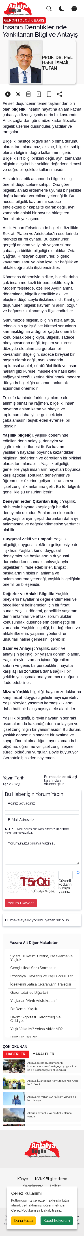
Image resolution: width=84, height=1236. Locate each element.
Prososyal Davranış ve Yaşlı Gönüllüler (41, 976)
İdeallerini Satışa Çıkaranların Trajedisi (40, 984)
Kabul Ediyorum (56, 1220)
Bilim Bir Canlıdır (23, 1037)
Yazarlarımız (33, 1186)
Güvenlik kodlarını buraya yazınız (65, 886)
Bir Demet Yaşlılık (24, 1009)
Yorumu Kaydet (21, 903)
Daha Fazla (23, 1220)
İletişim (56, 1186)
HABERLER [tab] (15, 1054)
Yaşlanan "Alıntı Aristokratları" (33, 1001)
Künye (22, 1179)
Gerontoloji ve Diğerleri (29, 992)
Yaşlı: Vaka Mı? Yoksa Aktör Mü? (36, 1029)
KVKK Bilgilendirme (51, 1179)
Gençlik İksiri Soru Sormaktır (33, 968)
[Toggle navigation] (74, 8)
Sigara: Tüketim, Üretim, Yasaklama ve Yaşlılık (41, 958)
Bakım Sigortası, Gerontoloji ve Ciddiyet (35, 1019)
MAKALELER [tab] (43, 1054)
